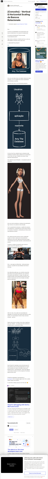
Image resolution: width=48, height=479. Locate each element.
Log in (38, 1)
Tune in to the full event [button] (35, 473)
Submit (11, 429)
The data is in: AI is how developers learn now (16, 450)
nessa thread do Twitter (22, 24)
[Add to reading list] (2, 40)
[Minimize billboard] (46, 455)
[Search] (5, 1)
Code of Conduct (16, 432)
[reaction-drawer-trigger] (2, 33)
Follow (41, 9)
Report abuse (23, 432)
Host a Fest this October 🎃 (39, 61)
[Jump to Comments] (2, 37)
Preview (16, 429)
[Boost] (2, 44)
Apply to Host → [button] (39, 71)
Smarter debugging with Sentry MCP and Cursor (18, 405)
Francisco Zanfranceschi (14, 5)
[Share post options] (2, 47)
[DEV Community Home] (2, 1)
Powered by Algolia (31, 1)
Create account (43, 1)
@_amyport (10, 378)
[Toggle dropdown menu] (30, 386)
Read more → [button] (10, 416)
